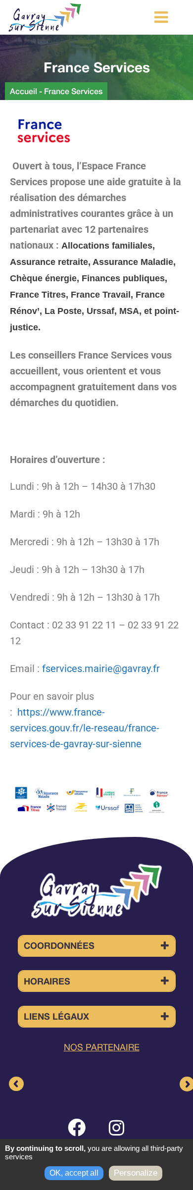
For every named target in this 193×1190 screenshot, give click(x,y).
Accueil (23, 91)
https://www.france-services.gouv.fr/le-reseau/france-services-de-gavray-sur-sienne (84, 728)
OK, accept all (73, 1173)
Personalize (135, 1173)
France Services (73, 91)
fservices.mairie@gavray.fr (101, 668)
